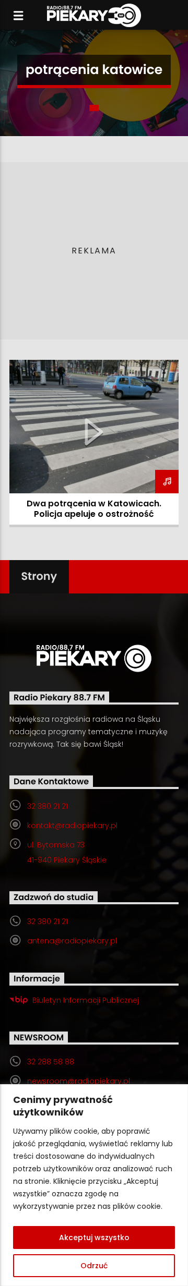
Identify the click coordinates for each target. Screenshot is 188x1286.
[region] (94, 1185)
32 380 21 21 (47, 806)
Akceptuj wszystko (94, 1237)
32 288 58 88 (50, 1062)
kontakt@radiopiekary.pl (72, 825)
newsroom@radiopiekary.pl (78, 1081)
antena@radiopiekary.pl (72, 941)
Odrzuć (94, 1265)
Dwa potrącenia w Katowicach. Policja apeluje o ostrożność (94, 509)
